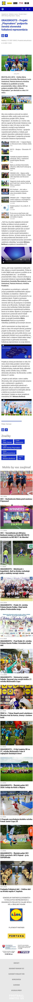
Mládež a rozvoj (13, 14)
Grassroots (19, 441)
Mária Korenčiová (9, 452)
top (21, 457)
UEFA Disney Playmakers (8, 16)
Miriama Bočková (9, 457)
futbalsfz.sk (4, 14)
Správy (18, 16)
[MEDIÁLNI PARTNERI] (26, 3)
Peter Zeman (7, 441)
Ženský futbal (22, 14)
